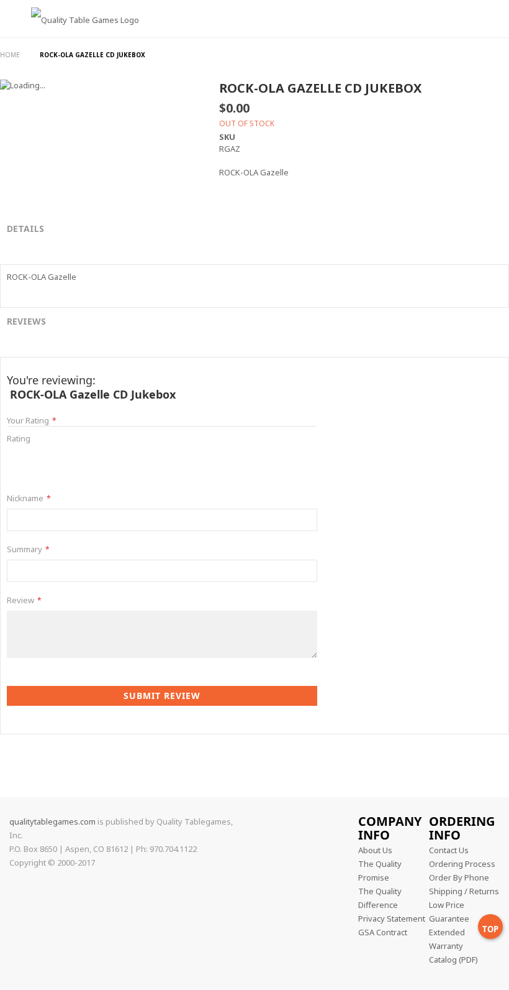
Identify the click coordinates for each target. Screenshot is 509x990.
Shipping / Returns (464, 891)
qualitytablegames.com (52, 821)
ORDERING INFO (462, 828)
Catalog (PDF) (453, 959)
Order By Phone (459, 877)
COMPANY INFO (389, 828)
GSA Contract (382, 932)
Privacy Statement (391, 918)
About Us (375, 850)
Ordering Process (462, 863)
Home (11, 54)
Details (25, 228)
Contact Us (449, 850)
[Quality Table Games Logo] (75, 39)
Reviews (26, 321)
